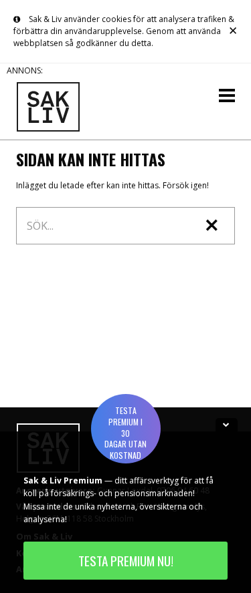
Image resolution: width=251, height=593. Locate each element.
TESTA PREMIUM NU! (125, 560)
